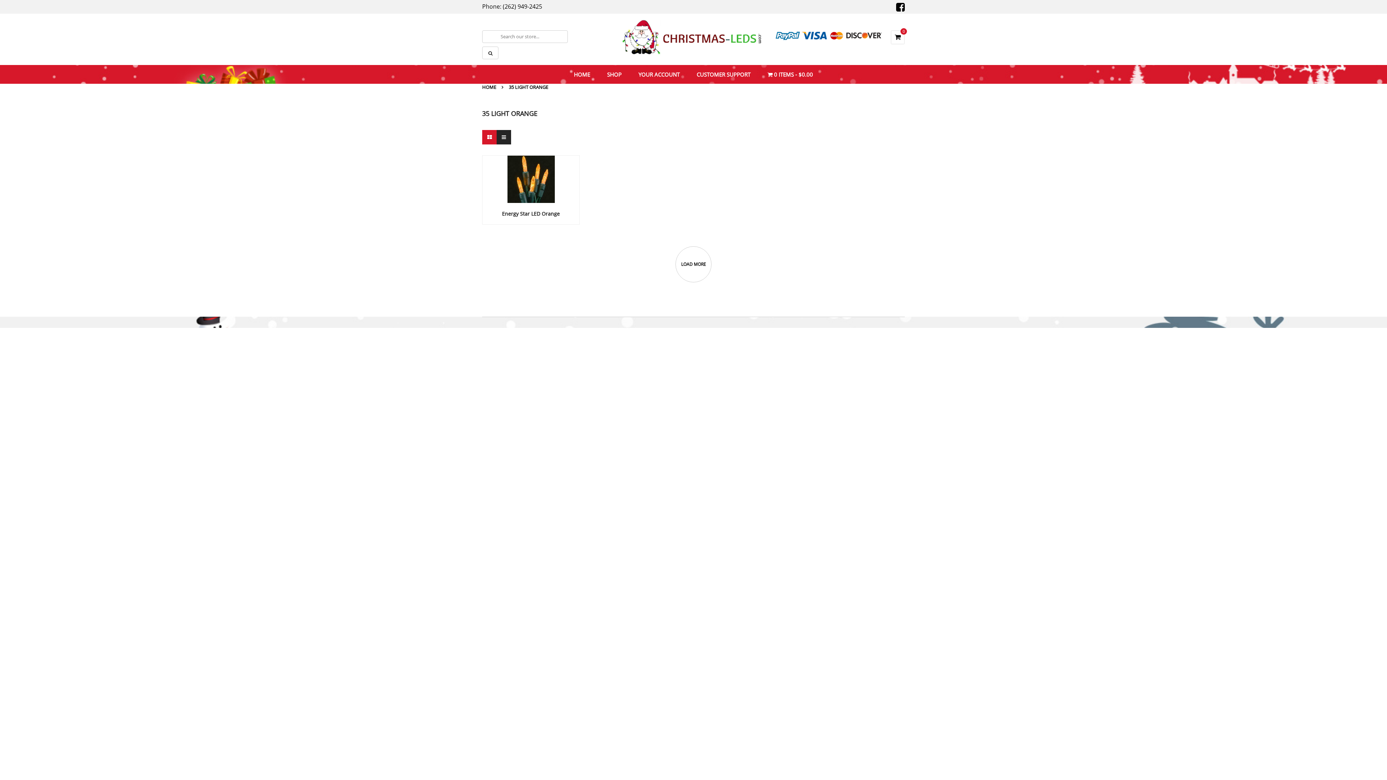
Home (489, 87)
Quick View (531, 165)
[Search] (490, 53)
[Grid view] (489, 137)
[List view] (504, 137)
